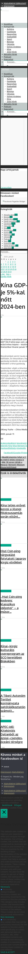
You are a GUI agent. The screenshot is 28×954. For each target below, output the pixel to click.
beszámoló (21, 443)
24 (11, 269)
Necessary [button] (5, 886)
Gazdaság (11, 31)
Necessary (7, 889)
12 (15, 264)
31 (11, 272)
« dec (3, 274)
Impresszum (6, 772)
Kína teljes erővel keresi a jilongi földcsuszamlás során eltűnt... (13, 510)
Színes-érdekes (14, 46)
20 (2, 269)
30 (9, 272)
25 (13, 269)
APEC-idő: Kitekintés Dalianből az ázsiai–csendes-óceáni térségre (12, 734)
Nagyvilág (11, 34)
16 (8, 266)
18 (13, 266)
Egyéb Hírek (6, 276)
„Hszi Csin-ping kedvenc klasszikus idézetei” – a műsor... (11, 604)
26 (15, 269)
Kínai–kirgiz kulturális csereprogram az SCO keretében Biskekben (12, 653)
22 (6, 269)
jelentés (4, 445)
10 (11, 264)
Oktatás (10, 44)
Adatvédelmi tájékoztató (15, 783)
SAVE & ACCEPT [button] (8, 952)
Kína (9, 49)
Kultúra (10, 29)
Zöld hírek (12, 52)
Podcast (7, 57)
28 (4, 272)
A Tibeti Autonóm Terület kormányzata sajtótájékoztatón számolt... (13, 703)
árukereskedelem (8, 443)
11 (12, 264)
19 (15, 266)
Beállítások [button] (7, 805)
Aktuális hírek (10, 54)
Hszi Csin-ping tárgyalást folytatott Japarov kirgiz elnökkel (13, 556)
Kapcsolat (8, 59)
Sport (9, 39)
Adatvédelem (18, 772)
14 (4, 266)
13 (1, 266)
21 (4, 269)
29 (6, 272)
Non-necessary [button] (7, 917)
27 (2, 272)
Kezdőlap (8, 24)
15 (6, 266)
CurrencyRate (6, 187)
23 (9, 269)
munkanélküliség (8, 448)
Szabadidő (11, 36)
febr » (8, 274)
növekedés (21, 448)
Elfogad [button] (17, 805)
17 (10, 266)
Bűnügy (10, 41)
